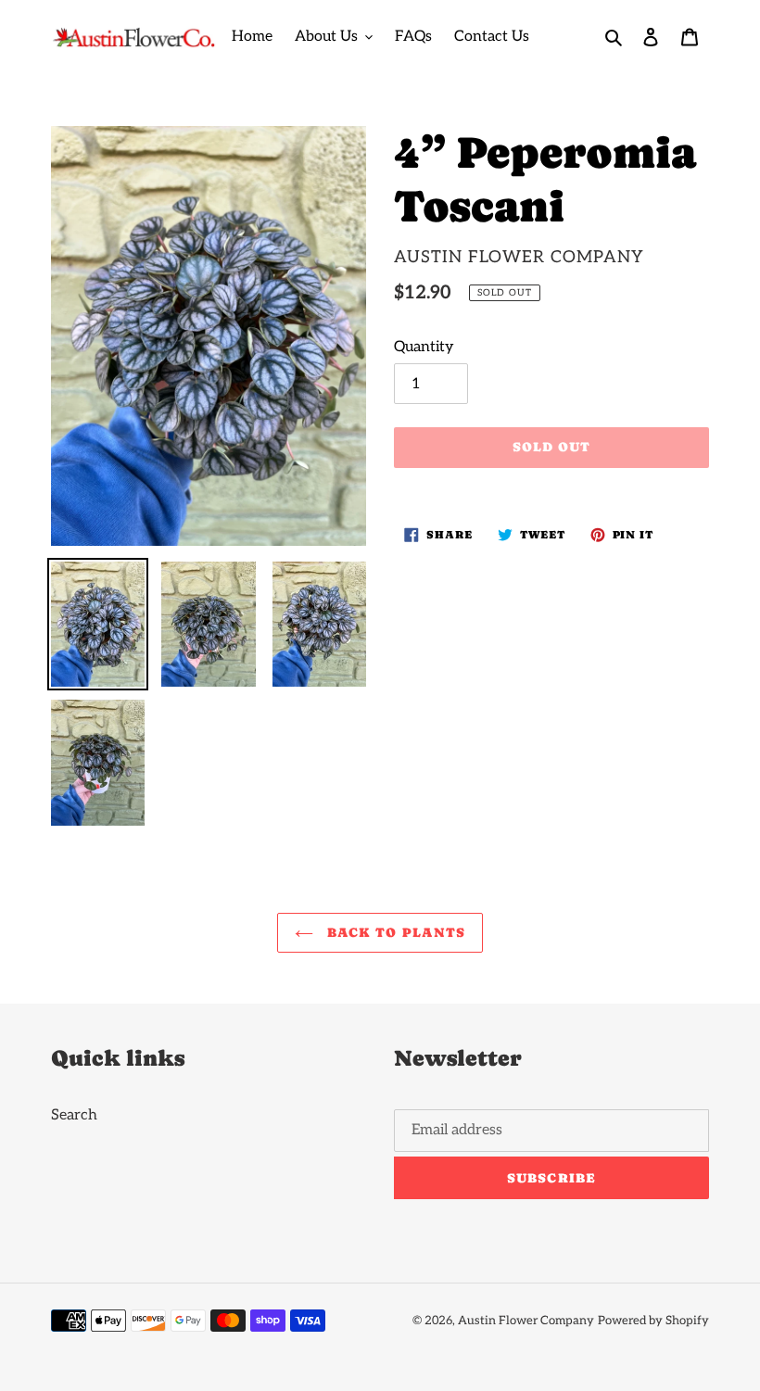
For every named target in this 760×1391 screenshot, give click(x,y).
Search (74, 1115)
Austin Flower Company (526, 1320)
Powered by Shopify (653, 1320)
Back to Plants (394, 932)
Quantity (424, 347)
